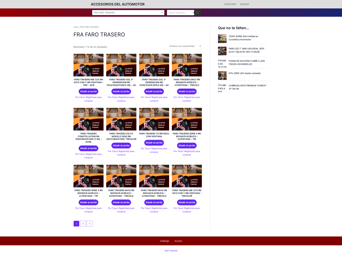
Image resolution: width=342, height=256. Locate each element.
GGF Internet (171, 250)
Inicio (75, 27)
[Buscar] (197, 12)
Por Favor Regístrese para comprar (88, 99)
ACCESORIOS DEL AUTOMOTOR (118, 4)
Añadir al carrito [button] (88, 91)
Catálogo (230, 4)
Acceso (244, 4)
